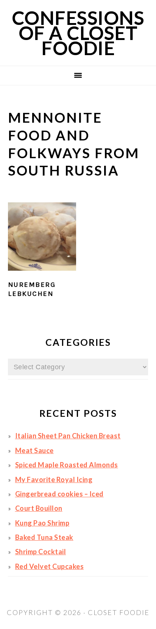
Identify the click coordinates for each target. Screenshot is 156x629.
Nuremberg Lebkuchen (32, 289)
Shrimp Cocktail (40, 551)
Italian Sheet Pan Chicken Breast (68, 436)
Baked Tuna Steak (44, 537)
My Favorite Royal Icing (54, 479)
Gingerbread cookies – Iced (59, 494)
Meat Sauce (34, 450)
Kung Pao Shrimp (42, 523)
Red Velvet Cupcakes (49, 566)
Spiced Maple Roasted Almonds (66, 465)
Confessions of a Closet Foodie (78, 32)
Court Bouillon (38, 508)
